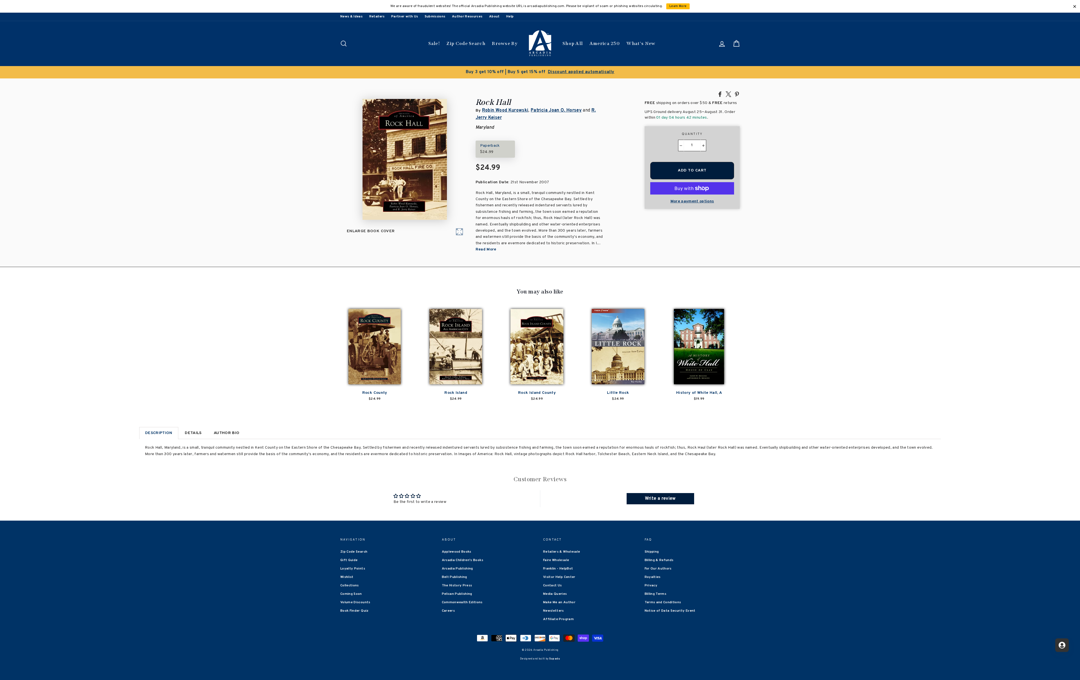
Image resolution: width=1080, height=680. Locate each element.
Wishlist (347, 577)
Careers (448, 611)
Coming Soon (351, 594)
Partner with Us (404, 16)
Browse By (505, 43)
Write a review (660, 498)
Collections (349, 585)
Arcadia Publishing (457, 568)
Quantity (692, 134)
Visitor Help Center (559, 577)
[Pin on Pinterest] (737, 93)
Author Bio (227, 433)
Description (158, 433)
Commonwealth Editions (462, 602)
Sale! (434, 43)
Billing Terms (656, 594)
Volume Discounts (355, 602)
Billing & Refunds (659, 560)
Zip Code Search (465, 43)
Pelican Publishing (457, 594)
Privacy (651, 585)
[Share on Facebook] (720, 93)
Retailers (377, 16)
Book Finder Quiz (354, 611)
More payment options (692, 201)
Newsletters (553, 611)
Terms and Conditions (663, 602)
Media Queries (555, 594)
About (494, 16)
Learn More (678, 6)
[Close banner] (1074, 6)
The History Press (457, 585)
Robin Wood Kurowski (505, 110)
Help (510, 16)
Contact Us (552, 585)
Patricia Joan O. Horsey (556, 110)
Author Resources (467, 16)
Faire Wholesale (556, 560)
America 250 (605, 43)
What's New (640, 43)
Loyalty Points (352, 568)
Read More (486, 249)
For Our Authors (658, 568)
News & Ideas (351, 16)
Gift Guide (349, 560)
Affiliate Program (558, 619)
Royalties (653, 577)
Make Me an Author (559, 602)
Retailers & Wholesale (561, 552)
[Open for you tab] (1062, 645)
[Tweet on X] (728, 93)
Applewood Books (456, 552)
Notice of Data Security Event (670, 611)
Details (193, 433)
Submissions (435, 16)
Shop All (572, 43)
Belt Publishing (454, 577)
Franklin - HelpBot (558, 568)
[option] (540, 72)
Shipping (652, 552)
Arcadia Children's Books (462, 560)
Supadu (554, 659)
